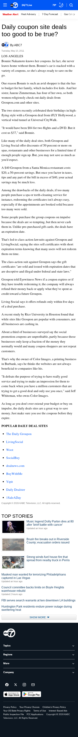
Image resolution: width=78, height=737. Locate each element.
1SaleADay (13, 497)
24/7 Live (27, 5)
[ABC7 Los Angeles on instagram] (24, 684)
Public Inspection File (13, 714)
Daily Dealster (15, 489)
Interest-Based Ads (58, 711)
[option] (12, 14)
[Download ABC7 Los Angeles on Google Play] (31, 694)
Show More (38, 617)
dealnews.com (15, 465)
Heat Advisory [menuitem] (28, 14)
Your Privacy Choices (29, 707)
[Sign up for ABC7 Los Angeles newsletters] (33, 684)
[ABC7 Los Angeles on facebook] (7, 684)
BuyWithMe (14, 473)
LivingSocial (14, 441)
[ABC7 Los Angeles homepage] (14, 5)
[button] (5, 5)
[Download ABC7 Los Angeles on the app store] (12, 694)
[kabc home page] (9, 633)
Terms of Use (39, 711)
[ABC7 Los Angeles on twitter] (15, 684)
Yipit (9, 481)
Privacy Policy (10, 707)
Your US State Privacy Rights (16, 711)
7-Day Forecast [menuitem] (50, 14)
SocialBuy (13, 457)
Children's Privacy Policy (54, 707)
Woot (9, 449)
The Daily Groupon (19, 434)
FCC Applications (35, 714)
